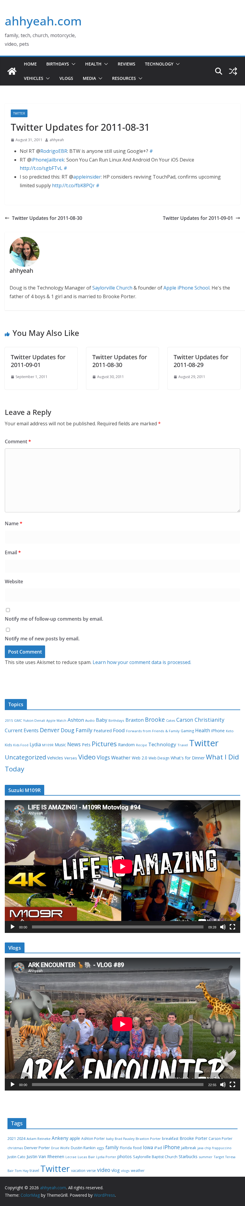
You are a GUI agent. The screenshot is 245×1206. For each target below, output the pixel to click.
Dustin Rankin (83, 1147)
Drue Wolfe (60, 1148)
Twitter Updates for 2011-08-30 (47, 218)
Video (87, 756)
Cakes (170, 720)
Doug (67, 730)
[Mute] (223, 927)
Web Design (158, 758)
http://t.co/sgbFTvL (41, 168)
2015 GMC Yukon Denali (25, 720)
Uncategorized (25, 757)
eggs (100, 1148)
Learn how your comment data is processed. (142, 662)
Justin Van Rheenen (45, 1156)
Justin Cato (16, 1156)
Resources (124, 78)
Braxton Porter (148, 1138)
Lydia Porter (106, 1157)
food (137, 1147)
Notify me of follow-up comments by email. (54, 619)
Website (14, 581)
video (103, 1169)
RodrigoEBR (53, 151)
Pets (86, 744)
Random (126, 744)
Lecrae (70, 1157)
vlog (115, 1170)
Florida (126, 1147)
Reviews (126, 64)
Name (13, 523)
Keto (230, 731)
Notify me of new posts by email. (42, 638)
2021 (11, 1138)
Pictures (104, 743)
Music (60, 744)
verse (91, 1170)
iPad (158, 1147)
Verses (70, 758)
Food (119, 730)
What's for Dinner (188, 758)
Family (84, 730)
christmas (15, 1148)
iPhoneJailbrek (47, 159)
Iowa (148, 1147)
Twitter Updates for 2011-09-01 (198, 218)
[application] (122, 866)
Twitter (19, 113)
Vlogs (66, 78)
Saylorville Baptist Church (155, 1156)
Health (93, 64)
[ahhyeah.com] (12, 71)
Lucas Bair (86, 1157)
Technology (159, 64)
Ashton (76, 719)
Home (30, 64)
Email (13, 552)
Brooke (155, 719)
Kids (8, 744)
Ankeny (60, 1138)
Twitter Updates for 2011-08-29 (201, 361)
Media (89, 78)
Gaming (187, 730)
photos (124, 1156)
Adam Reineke (38, 1138)
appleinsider (87, 176)
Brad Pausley (124, 1139)
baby (110, 1139)
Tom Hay (21, 1171)
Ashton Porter (93, 1138)
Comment (18, 441)
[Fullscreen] (232, 927)
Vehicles (33, 78)
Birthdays (57, 64)
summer (205, 1157)
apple (75, 1138)
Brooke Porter (193, 1138)
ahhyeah (57, 139)
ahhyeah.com (43, 21)
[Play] (13, 927)
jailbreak (188, 1147)
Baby (101, 720)
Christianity (209, 719)
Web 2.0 (139, 758)
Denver (49, 730)
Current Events (22, 730)
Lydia (35, 744)
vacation (78, 1170)
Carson (184, 719)
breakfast (170, 1138)
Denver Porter (37, 1147)
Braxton (134, 720)
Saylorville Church (112, 287)
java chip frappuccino (214, 1148)
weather (138, 1170)
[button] (72, 64)
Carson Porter (220, 1138)
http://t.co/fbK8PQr (73, 185)
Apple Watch (56, 720)
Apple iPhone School (186, 287)
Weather (121, 757)
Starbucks (188, 1156)
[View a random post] (233, 71)
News (74, 744)
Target (219, 1157)
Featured (103, 730)
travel (34, 1170)
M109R (47, 745)
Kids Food (20, 745)
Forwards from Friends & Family (153, 731)
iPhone (218, 730)
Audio (90, 720)
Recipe (141, 745)
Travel (182, 745)
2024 (21, 1138)
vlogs (125, 1170)
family (112, 1147)
